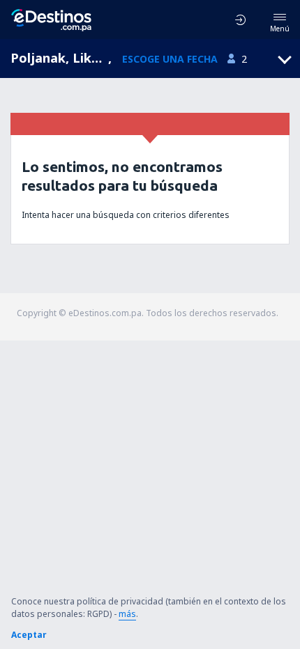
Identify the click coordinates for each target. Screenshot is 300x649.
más (127, 614)
